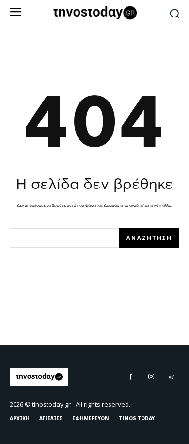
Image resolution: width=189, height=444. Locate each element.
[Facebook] (130, 377)
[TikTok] (171, 377)
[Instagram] (151, 377)
